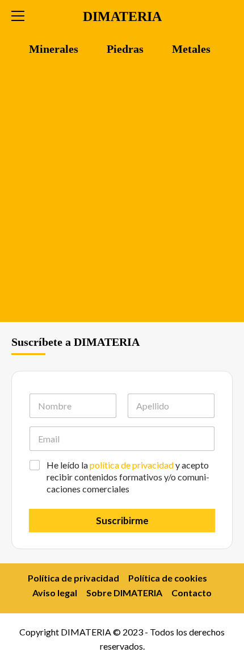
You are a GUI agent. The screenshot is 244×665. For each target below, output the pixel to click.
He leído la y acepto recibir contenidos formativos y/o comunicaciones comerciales (128, 476)
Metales (191, 49)
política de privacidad (132, 464)
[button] (22, 14)
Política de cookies (167, 577)
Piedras (125, 49)
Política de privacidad (73, 577)
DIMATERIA (122, 16)
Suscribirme (122, 520)
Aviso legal (54, 592)
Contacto (191, 592)
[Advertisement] (122, 194)
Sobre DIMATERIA (124, 592)
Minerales (53, 49)
